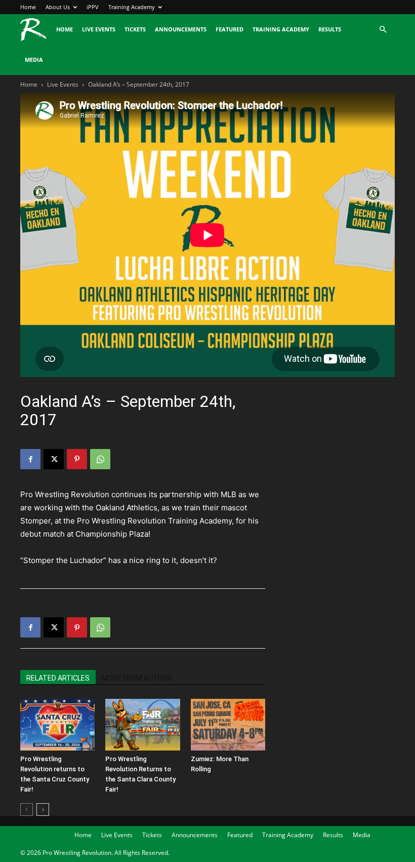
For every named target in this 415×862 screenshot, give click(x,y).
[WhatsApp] (100, 459)
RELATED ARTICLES (58, 678)
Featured (229, 29)
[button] (382, 29)
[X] (54, 459)
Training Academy (131, 7)
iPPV (93, 7)
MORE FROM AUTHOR (137, 678)
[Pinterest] (77, 459)
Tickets (135, 29)
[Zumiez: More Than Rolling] (228, 724)
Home (28, 7)
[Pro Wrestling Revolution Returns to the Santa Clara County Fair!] (142, 724)
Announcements (180, 29)
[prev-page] (26, 809)
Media (34, 59)
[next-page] (42, 809)
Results (329, 29)
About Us (58, 7)
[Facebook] (30, 459)
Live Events (98, 29)
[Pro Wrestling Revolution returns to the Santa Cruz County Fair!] (57, 724)
